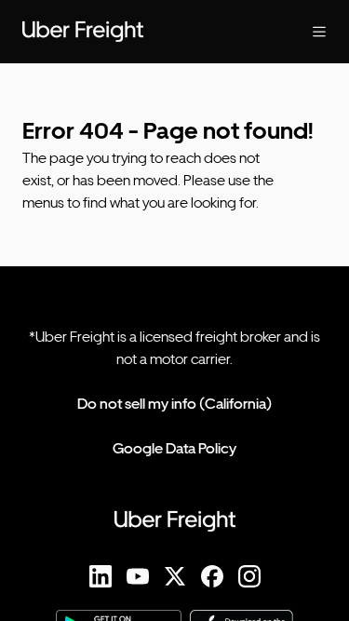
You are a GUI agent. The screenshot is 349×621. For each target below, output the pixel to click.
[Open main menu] (304, 31)
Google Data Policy (174, 448)
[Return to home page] (137, 31)
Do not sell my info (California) (174, 403)
